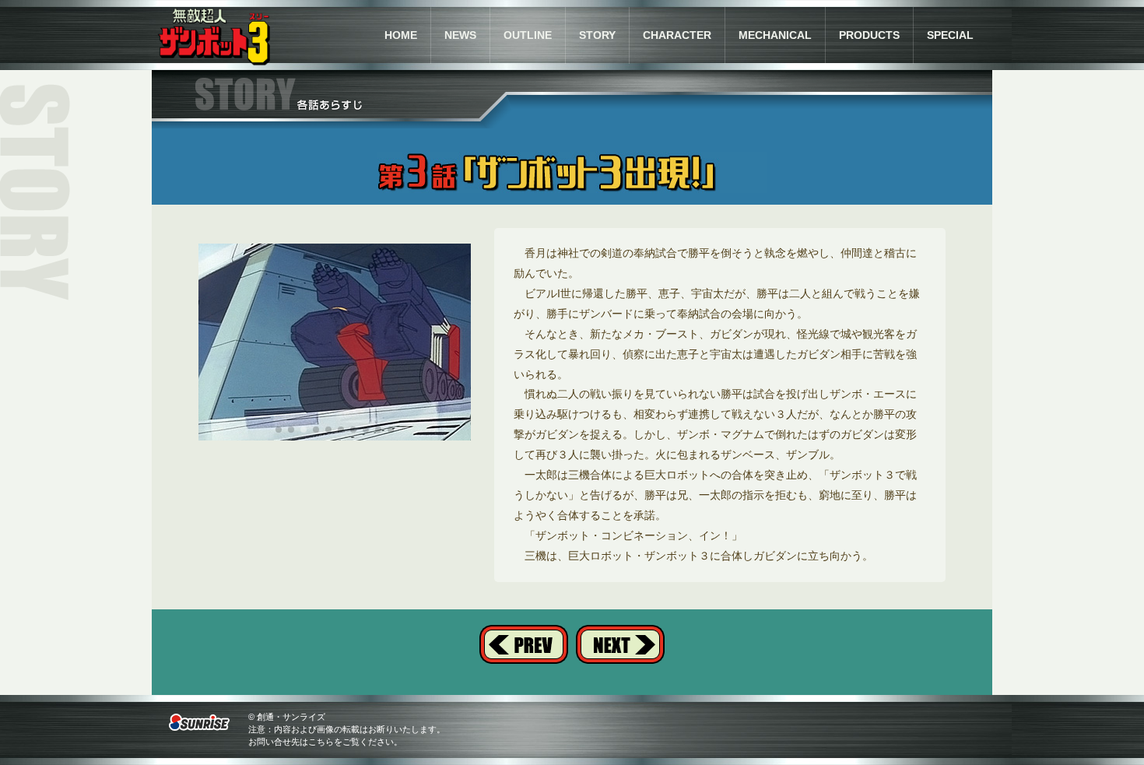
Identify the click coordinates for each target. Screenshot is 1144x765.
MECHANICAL (775, 35)
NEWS (460, 35)
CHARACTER (677, 35)
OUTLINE (528, 35)
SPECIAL (950, 35)
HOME (400, 35)
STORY (597, 35)
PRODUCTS (869, 35)
